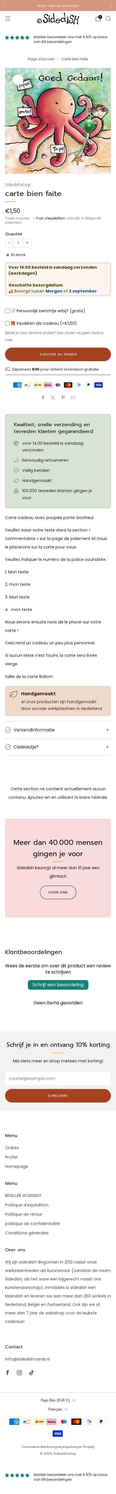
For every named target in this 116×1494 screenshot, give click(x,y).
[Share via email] (73, 397)
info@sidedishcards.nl (27, 1359)
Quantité (13, 234)
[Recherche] (108, 18)
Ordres (12, 1148)
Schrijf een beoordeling (58, 984)
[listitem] (58, 6)
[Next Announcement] (111, 5)
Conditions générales (27, 1233)
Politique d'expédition (26, 1205)
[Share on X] (53, 397)
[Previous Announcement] (5, 5)
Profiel (11, 1157)
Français (55, 1409)
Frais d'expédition (50, 218)
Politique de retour (23, 1214)
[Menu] (8, 18)
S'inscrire (58, 1095)
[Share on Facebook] (43, 397)
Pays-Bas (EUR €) (55, 1400)
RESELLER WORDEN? (23, 1195)
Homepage (16, 1166)
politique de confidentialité (32, 1223)
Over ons (58, 892)
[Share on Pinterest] (63, 397)
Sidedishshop (18, 185)
